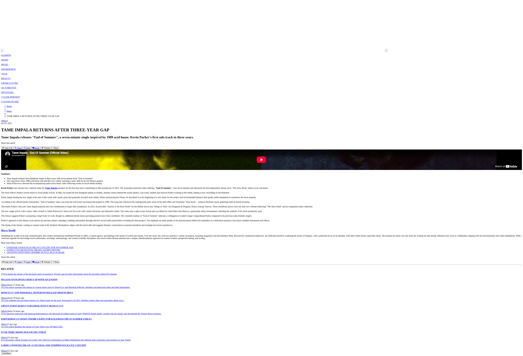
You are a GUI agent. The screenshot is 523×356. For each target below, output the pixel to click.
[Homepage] (194, 50)
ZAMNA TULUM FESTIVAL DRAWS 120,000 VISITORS (33, 250)
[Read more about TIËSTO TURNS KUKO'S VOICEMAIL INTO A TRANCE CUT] (62, 300)
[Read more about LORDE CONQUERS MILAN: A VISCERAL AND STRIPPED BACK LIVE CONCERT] (66, 340)
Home (9, 106)
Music (9, 111)
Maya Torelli (8, 230)
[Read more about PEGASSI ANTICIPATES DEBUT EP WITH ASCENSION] (59, 274)
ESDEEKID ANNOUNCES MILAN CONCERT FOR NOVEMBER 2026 (40, 247)
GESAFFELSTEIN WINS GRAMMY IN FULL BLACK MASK (36, 252)
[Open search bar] (2, 50)
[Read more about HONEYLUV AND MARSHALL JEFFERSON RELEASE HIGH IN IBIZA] (65, 287)
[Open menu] (386, 50)
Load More (6, 353)
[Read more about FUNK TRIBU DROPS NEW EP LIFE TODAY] (32, 327)
